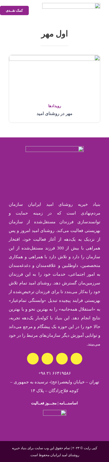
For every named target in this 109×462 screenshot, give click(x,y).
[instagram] (76, 358)
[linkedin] (47, 358)
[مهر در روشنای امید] (54, 59)
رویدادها (54, 106)
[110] (54, 412)
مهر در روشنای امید (54, 113)
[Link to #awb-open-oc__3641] (33, 10)
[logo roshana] (71, 5)
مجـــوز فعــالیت (44, 403)
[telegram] (33, 358)
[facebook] (62, 358)
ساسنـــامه (68, 403)
